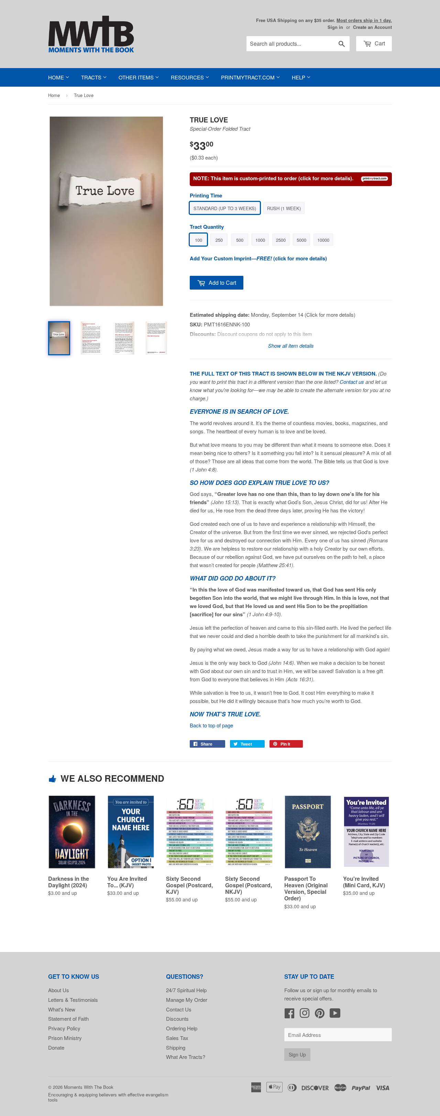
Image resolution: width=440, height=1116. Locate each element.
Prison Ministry (65, 1037)
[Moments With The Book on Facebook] (289, 1015)
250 (219, 240)
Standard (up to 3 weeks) (225, 208)
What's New (61, 1009)
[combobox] (298, 43)
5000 (301, 240)
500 (239, 240)
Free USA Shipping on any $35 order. (324, 20)
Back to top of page (211, 725)
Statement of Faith (68, 1018)
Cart (379, 43)
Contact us (352, 381)
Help (299, 77)
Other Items (137, 77)
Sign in (335, 27)
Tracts (92, 77)
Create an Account (372, 27)
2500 (281, 240)
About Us (58, 990)
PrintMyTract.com (248, 77)
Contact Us (178, 1009)
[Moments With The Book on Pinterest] (320, 1015)
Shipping (175, 1047)
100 (198, 240)
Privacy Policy (64, 1028)
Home (56, 77)
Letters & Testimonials (73, 999)
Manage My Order (186, 999)
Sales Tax (177, 1037)
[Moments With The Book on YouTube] (335, 1015)
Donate (56, 1047)
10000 (323, 240)
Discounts (177, 1018)
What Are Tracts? (185, 1056)
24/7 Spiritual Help (186, 990)
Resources (188, 77)
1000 (260, 240)
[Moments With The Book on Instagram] (304, 1015)
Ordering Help (181, 1028)
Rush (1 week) (284, 208)
